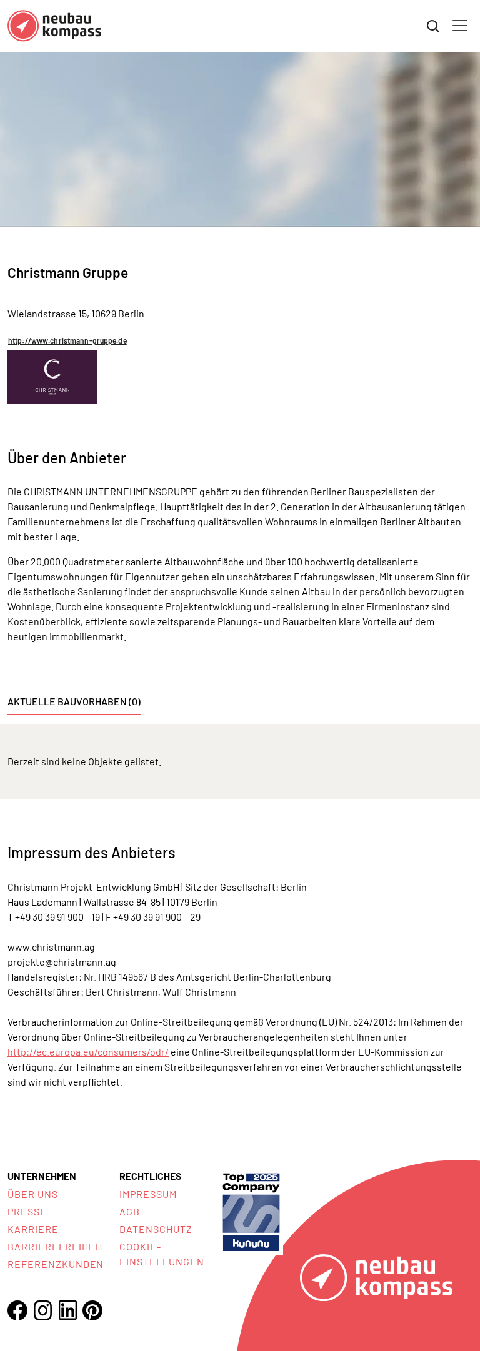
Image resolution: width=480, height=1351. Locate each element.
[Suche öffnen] (433, 26)
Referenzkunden (56, 1264)
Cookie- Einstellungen (161, 1253)
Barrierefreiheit (56, 1246)
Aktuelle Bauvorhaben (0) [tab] (74, 701)
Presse (27, 1211)
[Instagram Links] (42, 1310)
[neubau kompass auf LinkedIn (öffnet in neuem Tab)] (68, 1310)
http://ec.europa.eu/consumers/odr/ (88, 1051)
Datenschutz (155, 1229)
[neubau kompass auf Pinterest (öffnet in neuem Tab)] (92, 1310)
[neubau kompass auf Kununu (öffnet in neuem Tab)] (251, 1211)
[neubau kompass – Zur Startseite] (54, 26)
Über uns (33, 1194)
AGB (129, 1211)
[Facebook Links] (18, 1310)
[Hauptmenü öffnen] (460, 25)
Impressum (148, 1194)
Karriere (33, 1229)
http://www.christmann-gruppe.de (67, 340)
